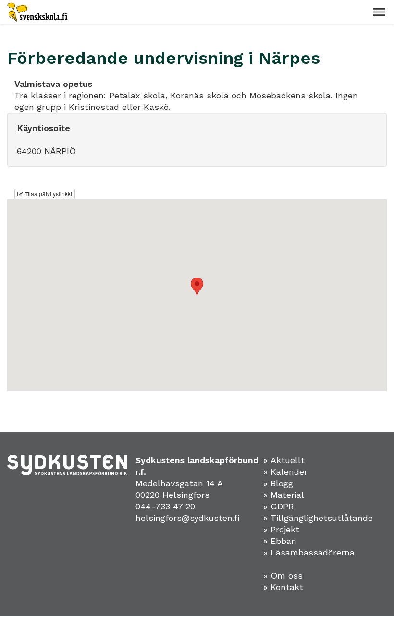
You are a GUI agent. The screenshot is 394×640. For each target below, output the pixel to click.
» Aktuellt (284, 460)
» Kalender (285, 472)
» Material (283, 495)
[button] (379, 12)
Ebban (283, 541)
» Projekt (281, 529)
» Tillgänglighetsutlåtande (318, 518)
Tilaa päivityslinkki (47, 194)
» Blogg (278, 483)
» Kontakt (283, 587)
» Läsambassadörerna (309, 552)
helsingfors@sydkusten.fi (187, 518)
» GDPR (278, 506)
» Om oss (283, 575)
